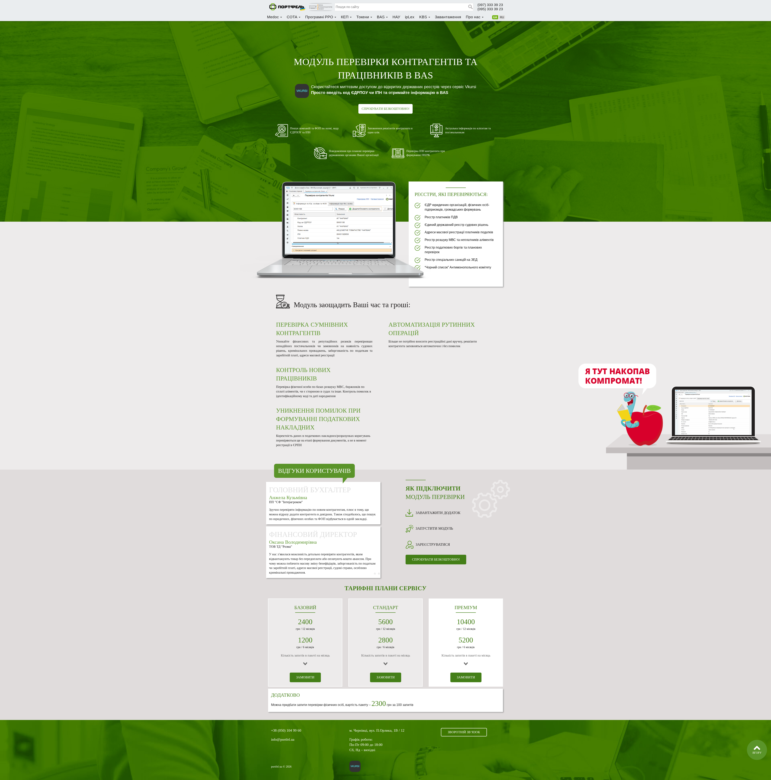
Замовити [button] (305, 677)
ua (495, 17)
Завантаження (448, 17)
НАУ (396, 17)
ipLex (409, 17)
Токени (363, 17)
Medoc (273, 17)
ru (502, 17)
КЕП (345, 17)
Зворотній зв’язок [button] (464, 732)
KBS (423, 17)
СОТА (292, 17)
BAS (381, 17)
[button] (339, 220)
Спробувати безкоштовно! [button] (385, 108)
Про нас (473, 17)
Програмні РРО (319, 17)
